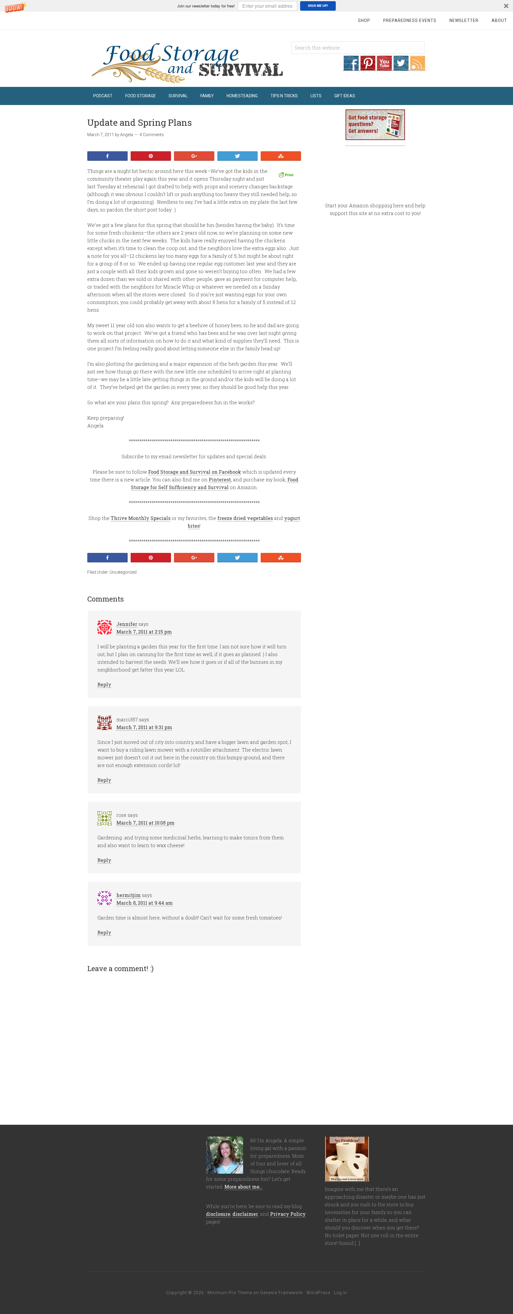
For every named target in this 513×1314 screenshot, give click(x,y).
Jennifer (126, 624)
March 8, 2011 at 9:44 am (144, 903)
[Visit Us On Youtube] (384, 67)
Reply (104, 684)
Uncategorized (123, 572)
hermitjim (128, 895)
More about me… (243, 1186)
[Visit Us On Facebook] (351, 67)
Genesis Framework (281, 1292)
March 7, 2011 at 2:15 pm (144, 632)
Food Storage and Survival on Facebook (194, 472)
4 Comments (152, 134)
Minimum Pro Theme (230, 1292)
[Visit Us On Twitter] (400, 67)
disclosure (218, 1214)
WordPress (318, 1292)
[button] (256, 6)
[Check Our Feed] (417, 67)
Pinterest (220, 479)
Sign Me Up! (318, 5)
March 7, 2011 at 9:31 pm (144, 727)
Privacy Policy (288, 1214)
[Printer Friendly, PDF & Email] (286, 175)
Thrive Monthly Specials (140, 518)
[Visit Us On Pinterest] (367, 67)
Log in (340, 1292)
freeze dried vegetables (245, 518)
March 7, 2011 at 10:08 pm (145, 823)
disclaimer (245, 1214)
